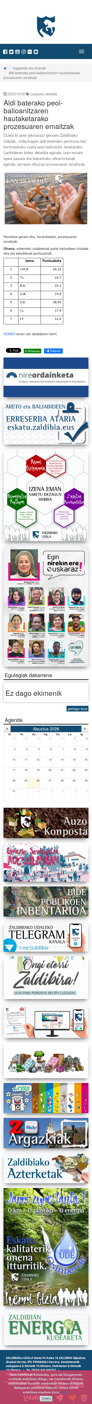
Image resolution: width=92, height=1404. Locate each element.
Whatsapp (33, 351)
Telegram (54, 351)
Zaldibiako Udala (21, 8)
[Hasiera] (5, 68)
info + (65, 1392)
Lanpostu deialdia (43, 93)
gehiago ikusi (77, 708)
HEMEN (9, 333)
